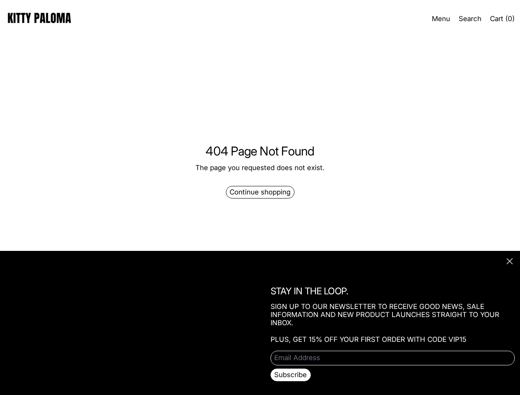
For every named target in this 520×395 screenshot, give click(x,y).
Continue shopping (260, 192)
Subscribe (290, 375)
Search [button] (470, 19)
